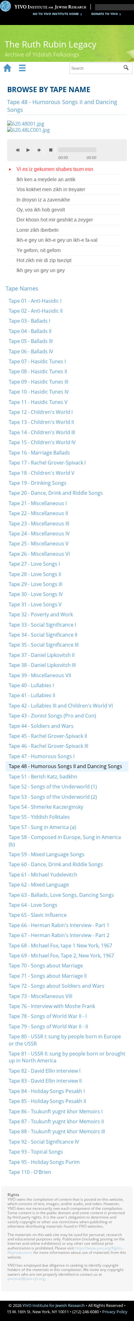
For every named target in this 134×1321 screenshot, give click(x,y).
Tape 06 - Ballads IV (31, 351)
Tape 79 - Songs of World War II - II (48, 1026)
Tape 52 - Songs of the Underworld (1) (53, 786)
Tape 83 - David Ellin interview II (45, 1080)
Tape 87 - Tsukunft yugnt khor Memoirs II (56, 1121)
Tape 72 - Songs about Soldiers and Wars (56, 985)
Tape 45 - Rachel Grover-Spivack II (48, 736)
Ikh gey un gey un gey (41, 270)
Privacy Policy (114, 1311)
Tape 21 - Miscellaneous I (38, 503)
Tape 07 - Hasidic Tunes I (37, 361)
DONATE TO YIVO (104, 14)
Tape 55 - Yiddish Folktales (39, 816)
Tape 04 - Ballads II (30, 331)
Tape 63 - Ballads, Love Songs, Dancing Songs (61, 894)
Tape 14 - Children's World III (42, 432)
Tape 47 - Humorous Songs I (41, 756)
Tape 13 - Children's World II (41, 422)
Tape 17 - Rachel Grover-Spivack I (47, 462)
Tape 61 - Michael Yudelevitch (43, 874)
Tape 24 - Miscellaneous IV (39, 533)
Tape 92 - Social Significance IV (44, 1141)
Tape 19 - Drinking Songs (37, 482)
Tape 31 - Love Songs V (35, 604)
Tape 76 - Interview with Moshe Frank (52, 1006)
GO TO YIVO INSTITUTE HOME (56, 14)
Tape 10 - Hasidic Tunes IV (39, 391)
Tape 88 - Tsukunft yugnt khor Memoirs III (57, 1131)
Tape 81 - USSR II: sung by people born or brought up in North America (67, 1057)
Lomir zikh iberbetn (38, 230)
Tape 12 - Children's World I (41, 412)
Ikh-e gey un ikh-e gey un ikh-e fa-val (57, 240)
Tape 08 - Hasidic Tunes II (38, 371)
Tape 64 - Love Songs (33, 904)
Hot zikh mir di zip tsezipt (44, 260)
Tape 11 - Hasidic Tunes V (38, 402)
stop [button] (52, 150)
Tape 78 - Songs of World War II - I (48, 1016)
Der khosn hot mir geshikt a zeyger (55, 219)
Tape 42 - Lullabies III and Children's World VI (61, 705)
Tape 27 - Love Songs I (34, 563)
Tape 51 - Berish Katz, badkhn (43, 776)
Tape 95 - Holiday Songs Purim (44, 1162)
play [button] (30, 148)
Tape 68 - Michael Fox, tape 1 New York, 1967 (60, 945)
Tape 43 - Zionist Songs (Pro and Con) (52, 715)
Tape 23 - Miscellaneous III (39, 523)
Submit (128, 68)
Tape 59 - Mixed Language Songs (46, 854)
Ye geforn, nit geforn (39, 250)
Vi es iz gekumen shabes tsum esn (55, 169)
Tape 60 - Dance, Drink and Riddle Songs (56, 864)
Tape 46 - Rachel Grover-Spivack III (48, 745)
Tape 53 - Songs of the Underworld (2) (53, 796)
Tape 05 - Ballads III (31, 341)
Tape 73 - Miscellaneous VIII (40, 996)
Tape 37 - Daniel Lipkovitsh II (41, 655)
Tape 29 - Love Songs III (35, 584)
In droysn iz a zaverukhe (43, 199)
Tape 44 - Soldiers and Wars (41, 726)
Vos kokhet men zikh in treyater (51, 189)
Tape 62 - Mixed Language (39, 884)
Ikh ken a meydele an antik (46, 179)
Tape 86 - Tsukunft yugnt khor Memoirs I (56, 1111)
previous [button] (19, 150)
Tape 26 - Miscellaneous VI (39, 553)
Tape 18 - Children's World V (41, 472)
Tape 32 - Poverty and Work (41, 614)
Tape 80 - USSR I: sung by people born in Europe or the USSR (65, 1040)
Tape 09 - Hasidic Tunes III (38, 381)
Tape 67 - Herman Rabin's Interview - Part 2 (59, 935)
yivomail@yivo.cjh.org (26, 1278)
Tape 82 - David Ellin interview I (44, 1070)
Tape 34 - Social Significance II (43, 634)
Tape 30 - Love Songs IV (36, 594)
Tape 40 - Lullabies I (31, 685)
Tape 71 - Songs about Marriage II (48, 975)
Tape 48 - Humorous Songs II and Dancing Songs (65, 766)
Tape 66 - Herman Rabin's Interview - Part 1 (59, 925)
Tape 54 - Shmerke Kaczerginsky (46, 806)
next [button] (40, 150)
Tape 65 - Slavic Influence (38, 914)
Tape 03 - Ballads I (29, 320)
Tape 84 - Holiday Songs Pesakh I (47, 1091)
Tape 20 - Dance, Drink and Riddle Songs (56, 492)
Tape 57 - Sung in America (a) (42, 827)
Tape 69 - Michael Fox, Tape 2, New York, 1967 (61, 955)
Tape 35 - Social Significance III (44, 644)
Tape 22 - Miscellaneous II (38, 513)
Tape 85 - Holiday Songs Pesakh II (47, 1101)
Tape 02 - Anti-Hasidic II (36, 310)
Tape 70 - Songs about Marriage (46, 965)
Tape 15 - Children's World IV (42, 442)
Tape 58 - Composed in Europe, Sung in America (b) (65, 840)
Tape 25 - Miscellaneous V (39, 543)
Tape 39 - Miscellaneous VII (40, 675)
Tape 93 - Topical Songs (36, 1151)
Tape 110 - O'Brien (30, 1172)
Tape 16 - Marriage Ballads (39, 452)
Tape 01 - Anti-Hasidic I (35, 300)
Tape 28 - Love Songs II (35, 574)
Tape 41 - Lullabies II (32, 695)
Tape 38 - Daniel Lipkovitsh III (42, 665)
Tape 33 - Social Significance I (42, 624)
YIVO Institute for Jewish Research (53, 1305)
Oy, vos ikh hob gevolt (41, 209)
